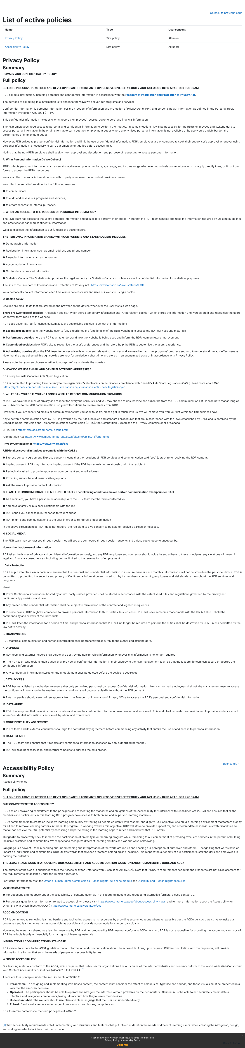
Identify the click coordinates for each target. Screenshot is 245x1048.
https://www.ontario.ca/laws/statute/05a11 (77, 905)
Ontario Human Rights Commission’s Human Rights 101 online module (88, 881)
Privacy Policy (14, 38)
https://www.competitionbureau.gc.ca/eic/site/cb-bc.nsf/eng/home (67, 436)
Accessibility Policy (17, 47)
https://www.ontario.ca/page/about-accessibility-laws (132, 901)
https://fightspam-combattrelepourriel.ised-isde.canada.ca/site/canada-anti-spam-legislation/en (64, 387)
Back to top (230, 763)
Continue (122, 1044)
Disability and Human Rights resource (161, 881)
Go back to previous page (226, 13)
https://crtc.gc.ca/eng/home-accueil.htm (43, 430)
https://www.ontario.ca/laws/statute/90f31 (117, 285)
